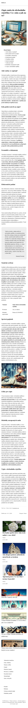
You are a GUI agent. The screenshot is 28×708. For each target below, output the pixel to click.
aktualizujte (7, 80)
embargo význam (14, 235)
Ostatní (25, 513)
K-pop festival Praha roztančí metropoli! (12, 609)
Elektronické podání (10, 57)
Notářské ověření (10, 59)
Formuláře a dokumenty (11, 55)
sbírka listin (4, 486)
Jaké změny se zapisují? (11, 52)
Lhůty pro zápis (9, 62)
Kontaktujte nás (15, 508)
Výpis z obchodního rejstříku (12, 66)
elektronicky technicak (9, 188)
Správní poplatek (10, 61)
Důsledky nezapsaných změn (12, 64)
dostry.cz (3, 2)
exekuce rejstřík (5, 484)
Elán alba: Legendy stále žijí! (9, 597)
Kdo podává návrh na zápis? (12, 53)
